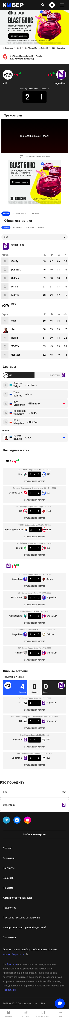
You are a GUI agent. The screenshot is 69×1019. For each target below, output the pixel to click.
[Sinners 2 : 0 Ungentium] (48, 75)
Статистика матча (34, 481)
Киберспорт (8, 48)
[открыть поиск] (43, 5)
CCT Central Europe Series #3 (36, 48)
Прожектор (9, 907)
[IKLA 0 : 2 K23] (20, 73)
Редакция (9, 858)
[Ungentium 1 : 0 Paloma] (50, 73)
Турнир (34, 213)
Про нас (7, 848)
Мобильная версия (34, 834)
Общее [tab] (6, 227)
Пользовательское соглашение (21, 917)
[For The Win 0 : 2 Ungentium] (53, 73)
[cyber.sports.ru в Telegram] (7, 821)
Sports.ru (12, 964)
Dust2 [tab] (41, 227)
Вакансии (8, 878)
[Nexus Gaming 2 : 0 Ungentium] (51, 75)
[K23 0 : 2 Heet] (17, 75)
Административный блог (17, 897)
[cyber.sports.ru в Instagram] (28, 821)
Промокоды (10, 937)
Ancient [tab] (30, 227)
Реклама (8, 887)
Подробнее (9, 989)
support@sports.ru (13, 954)
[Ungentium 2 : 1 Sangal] (54, 73)
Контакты (9, 868)
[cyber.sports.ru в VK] (17, 821)
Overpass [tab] (17, 227)
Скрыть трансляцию (38, 156)
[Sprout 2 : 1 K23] (14, 74)
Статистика (19, 213)
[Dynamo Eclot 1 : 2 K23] (19, 73)
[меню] (62, 4)
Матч (6, 213)
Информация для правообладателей (24, 927)
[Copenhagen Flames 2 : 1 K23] (16, 74)
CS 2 (19, 48)
